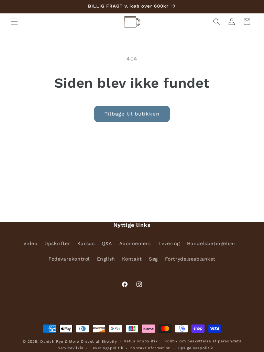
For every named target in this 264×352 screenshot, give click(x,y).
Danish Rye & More (59, 341)
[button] (14, 21)
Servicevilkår (71, 348)
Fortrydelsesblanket (190, 259)
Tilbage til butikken (132, 114)
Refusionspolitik (140, 341)
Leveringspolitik (106, 348)
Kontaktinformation (150, 348)
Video (30, 243)
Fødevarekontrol (69, 259)
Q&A (107, 243)
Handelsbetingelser (211, 243)
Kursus (86, 243)
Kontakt (132, 259)
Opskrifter (57, 243)
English (106, 259)
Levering (169, 243)
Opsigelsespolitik (195, 348)
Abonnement (135, 243)
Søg (153, 259)
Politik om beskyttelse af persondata (202, 341)
